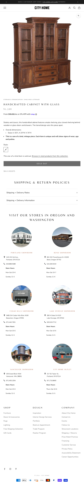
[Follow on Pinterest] (16, 469)
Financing (65, 441)
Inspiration (37, 413)
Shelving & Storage (32, 99)
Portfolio (36, 421)
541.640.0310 (51, 264)
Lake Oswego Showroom (62, 311)
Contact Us (66, 417)
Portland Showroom (21, 253)
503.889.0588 (11, 264)
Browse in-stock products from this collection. (50, 156)
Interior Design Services (42, 417)
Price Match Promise (70, 437)
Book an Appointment (41, 425)
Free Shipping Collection (13, 429)
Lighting (7, 425)
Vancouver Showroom (21, 369)
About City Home (68, 413)
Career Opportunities (70, 457)
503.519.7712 (51, 322)
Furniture (7, 413)
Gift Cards (7, 433)
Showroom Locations (70, 429)
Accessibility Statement (71, 453)
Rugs (6, 421)
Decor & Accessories (12, 417)
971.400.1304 (11, 381)
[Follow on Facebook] (5, 469)
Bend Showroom (62, 253)
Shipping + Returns (69, 433)
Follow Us (66, 425)
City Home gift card (50, 2)
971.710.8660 (51, 381)
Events (64, 421)
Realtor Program (39, 433)
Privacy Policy (67, 449)
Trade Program (39, 429)
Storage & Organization (13, 99)
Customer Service (69, 445)
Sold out (42, 164)
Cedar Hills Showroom (22, 311)
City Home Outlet (62, 369)
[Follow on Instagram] (10, 469)
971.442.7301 (11, 322)
